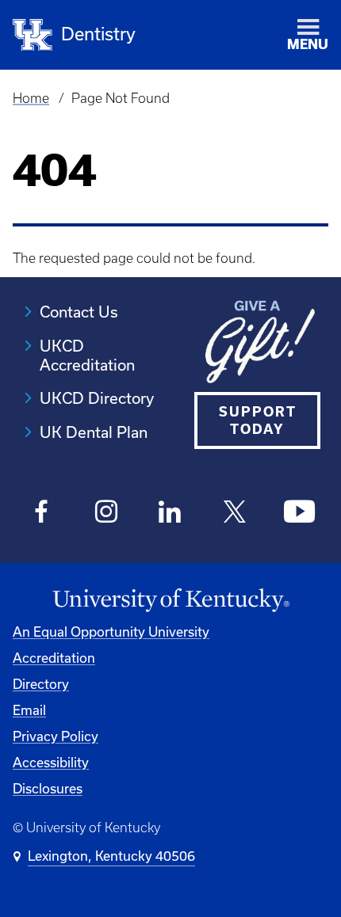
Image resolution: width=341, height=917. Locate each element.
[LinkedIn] (171, 512)
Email (29, 710)
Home (31, 98)
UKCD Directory (97, 398)
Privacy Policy (55, 736)
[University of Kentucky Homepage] (170, 600)
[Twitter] (235, 512)
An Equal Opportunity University (111, 632)
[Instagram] (106, 512)
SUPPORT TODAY (258, 420)
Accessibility (51, 762)
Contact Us (79, 312)
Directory (41, 684)
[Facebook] (41, 512)
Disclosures (47, 789)
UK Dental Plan (94, 432)
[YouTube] (299, 512)
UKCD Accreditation (87, 355)
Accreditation (54, 658)
